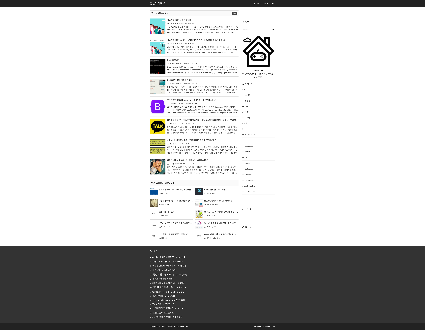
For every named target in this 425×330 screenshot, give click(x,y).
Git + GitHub (174, 64)
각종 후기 (173, 23)
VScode (247, 158)
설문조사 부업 (179, 300)
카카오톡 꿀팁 (178, 292)
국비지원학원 (170, 270)
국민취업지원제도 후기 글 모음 (179, 20)
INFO (163, 193)
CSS (162, 216)
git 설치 (182, 266)
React (209, 193)
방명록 (265, 4)
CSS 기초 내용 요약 (166, 212)
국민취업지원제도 (162, 274)
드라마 (172, 164)
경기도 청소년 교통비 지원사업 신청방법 (175, 190)
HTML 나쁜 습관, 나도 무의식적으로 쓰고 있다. (223, 234)
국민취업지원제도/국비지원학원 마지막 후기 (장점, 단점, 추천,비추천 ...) (196, 40)
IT (243, 129)
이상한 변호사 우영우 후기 (164, 266)
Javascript (248, 146)
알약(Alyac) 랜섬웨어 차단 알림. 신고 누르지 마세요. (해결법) (229, 212)
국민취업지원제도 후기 (162, 279)
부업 (167, 292)
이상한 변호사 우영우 (163, 287)
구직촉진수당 (181, 275)
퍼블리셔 (179, 317)
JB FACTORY (269, 326)
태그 (259, 4)
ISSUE (247, 95)
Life (243, 89)
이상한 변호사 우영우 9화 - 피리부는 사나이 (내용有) (188, 160)
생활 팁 (172, 124)
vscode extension (161, 300)
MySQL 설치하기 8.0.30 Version (218, 201)
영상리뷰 (245, 112)
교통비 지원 (156, 304)
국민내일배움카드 (159, 296)
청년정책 (156, 270)
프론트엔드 (181, 287)
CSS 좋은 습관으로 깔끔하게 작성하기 (174, 234)
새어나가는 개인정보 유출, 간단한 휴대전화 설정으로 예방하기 (191, 140)
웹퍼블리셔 (179, 262)
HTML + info (211, 238)
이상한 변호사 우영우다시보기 (164, 283)
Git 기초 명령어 (173, 60)
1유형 (172, 296)
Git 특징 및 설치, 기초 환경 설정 (179, 80)
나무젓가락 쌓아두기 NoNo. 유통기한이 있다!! (178, 201)
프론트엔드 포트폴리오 (163, 313)
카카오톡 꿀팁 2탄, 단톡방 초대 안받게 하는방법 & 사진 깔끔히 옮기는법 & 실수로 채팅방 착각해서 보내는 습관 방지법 (214, 120)
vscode (180, 308)
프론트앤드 (169, 304)
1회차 (182, 283)
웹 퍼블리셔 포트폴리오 (162, 308)
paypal (181, 257)
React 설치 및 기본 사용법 (215, 190)
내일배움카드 (168, 257)
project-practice (248, 186)
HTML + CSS (165, 227)
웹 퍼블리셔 (156, 292)
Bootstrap (174, 104)
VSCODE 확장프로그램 (161, 317)
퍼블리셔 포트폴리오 (161, 261)
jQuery (247, 152)
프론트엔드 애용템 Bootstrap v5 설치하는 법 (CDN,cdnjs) (191, 100)
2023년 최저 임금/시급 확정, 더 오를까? (220, 223)
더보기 (235, 13)
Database (210, 204)
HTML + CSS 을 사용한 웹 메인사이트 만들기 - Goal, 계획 (182, 223)
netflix (155, 257)
